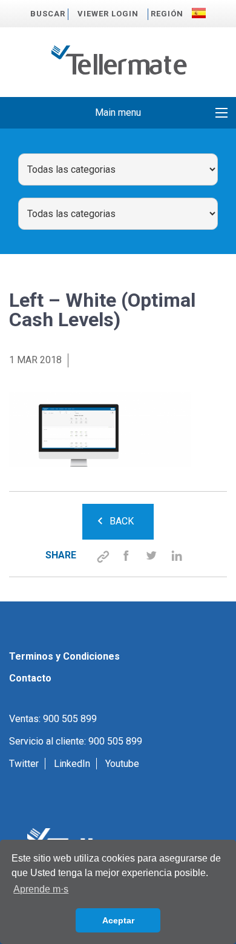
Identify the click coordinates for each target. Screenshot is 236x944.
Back (122, 521)
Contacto (30, 678)
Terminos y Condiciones (64, 656)
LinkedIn (72, 763)
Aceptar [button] (118, 920)
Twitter (24, 763)
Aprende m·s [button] (40, 889)
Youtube (122, 763)
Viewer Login (108, 13)
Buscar (47, 13)
